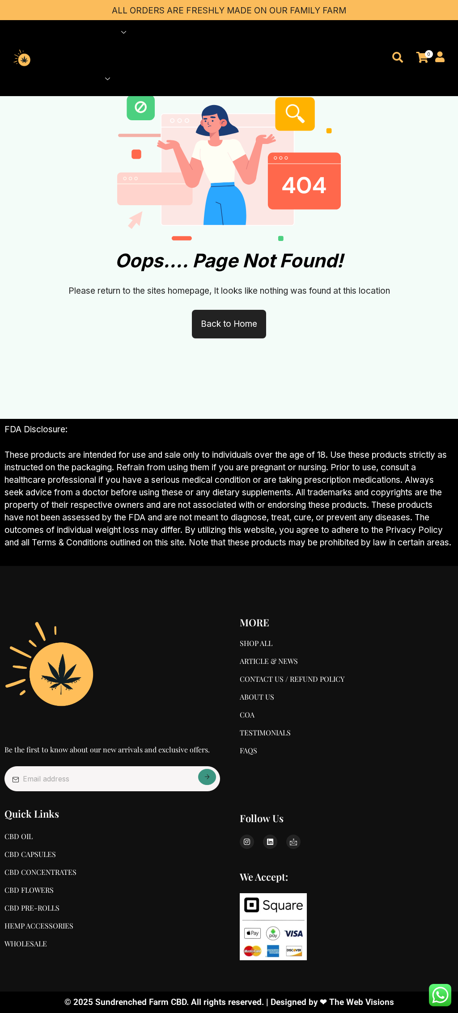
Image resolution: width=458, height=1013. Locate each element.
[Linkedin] (270, 842)
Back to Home (229, 324)
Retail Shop (97, 32)
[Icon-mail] (293, 842)
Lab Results (97, 55)
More (89, 79)
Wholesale (163, 32)
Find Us (200, 32)
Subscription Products (155, 55)
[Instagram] (247, 842)
